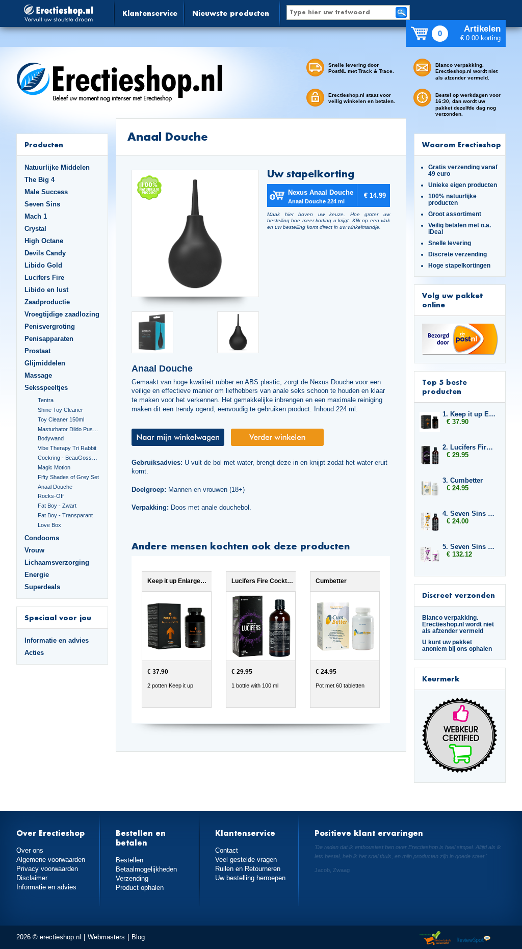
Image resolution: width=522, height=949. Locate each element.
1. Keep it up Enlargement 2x (468, 414)
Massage (38, 375)
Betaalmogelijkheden (146, 869)
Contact (226, 850)
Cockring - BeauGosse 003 (69, 458)
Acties (34, 652)
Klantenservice (149, 13)
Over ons (29, 850)
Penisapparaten (48, 338)
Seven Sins (42, 204)
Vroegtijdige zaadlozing (61, 314)
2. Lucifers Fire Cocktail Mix (468, 447)
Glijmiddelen (44, 363)
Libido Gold (43, 265)
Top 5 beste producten (444, 387)
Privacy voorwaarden (47, 869)
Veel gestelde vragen (246, 859)
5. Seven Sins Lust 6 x (468, 546)
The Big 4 (39, 179)
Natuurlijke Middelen (57, 167)
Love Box (49, 525)
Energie (36, 574)
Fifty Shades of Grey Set (68, 477)
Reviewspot (473, 938)
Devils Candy (45, 253)
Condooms (41, 538)
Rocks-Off (51, 496)
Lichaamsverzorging (56, 562)
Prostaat (37, 351)
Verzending (132, 878)
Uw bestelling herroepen (250, 878)
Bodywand (51, 438)
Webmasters (106, 937)
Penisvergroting (49, 326)
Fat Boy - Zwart (57, 506)
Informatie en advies (56, 640)
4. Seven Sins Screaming (468, 513)
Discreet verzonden (458, 595)
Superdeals (42, 587)
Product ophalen (140, 887)
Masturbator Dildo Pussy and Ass (69, 429)
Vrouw (34, 550)
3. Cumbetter (462, 480)
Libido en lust (46, 290)
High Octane (43, 241)
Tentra (46, 400)
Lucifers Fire (44, 277)
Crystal (35, 228)
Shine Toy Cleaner (60, 410)
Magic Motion (54, 467)
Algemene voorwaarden (50, 859)
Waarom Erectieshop (461, 144)
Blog (138, 937)
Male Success (46, 192)
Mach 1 (35, 216)
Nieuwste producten (230, 13)
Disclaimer (31, 878)
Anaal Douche (55, 487)
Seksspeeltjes (46, 387)
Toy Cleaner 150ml (61, 419)
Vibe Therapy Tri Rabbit (67, 448)
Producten (43, 144)
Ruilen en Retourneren (247, 869)
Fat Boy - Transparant (65, 515)
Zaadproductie (47, 302)
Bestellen (129, 860)
